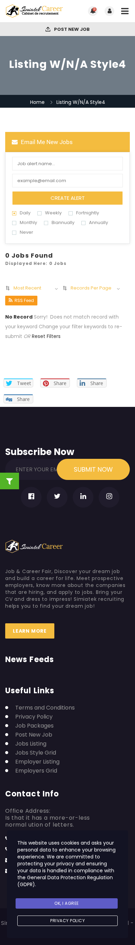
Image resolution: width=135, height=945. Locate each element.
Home (37, 102)
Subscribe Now (39, 450)
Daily (25, 212)
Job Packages (34, 725)
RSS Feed (24, 300)
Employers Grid (36, 770)
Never (26, 232)
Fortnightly (87, 212)
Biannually (63, 222)
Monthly (28, 222)
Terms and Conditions (45, 707)
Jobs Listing (30, 743)
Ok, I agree (66, 903)
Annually (98, 222)
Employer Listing (37, 761)
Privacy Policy (34, 716)
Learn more (30, 630)
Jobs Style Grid (35, 752)
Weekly (53, 212)
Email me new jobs (46, 142)
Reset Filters (46, 336)
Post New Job (71, 29)
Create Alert (68, 198)
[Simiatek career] (36, 11)
